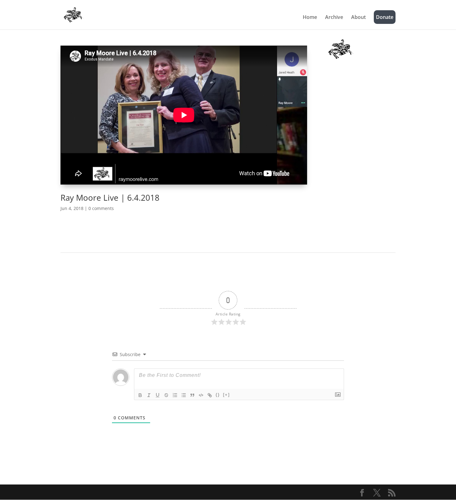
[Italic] (149, 395)
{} (218, 394)
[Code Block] (201, 395)
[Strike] (166, 395)
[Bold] (140, 395)
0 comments (101, 208)
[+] (226, 394)
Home (310, 17)
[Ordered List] (175, 395)
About (358, 17)
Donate (384, 17)
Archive (334, 17)
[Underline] (157, 395)
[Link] (209, 395)
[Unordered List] (183, 395)
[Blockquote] (192, 395)
